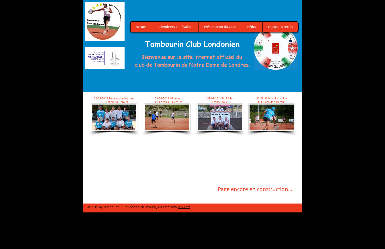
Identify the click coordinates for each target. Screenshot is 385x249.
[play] (289, 66)
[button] (275, 48)
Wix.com (184, 207)
